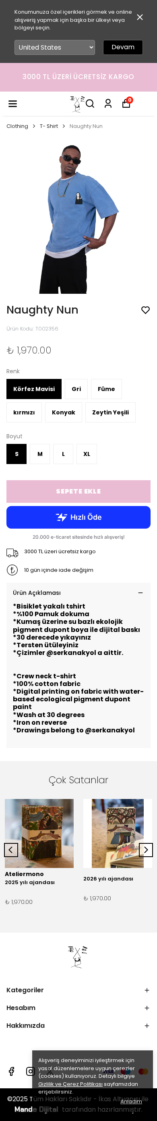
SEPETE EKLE (78, 491)
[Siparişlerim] (108, 103)
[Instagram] (30, 1071)
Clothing (17, 126)
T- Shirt (49, 126)
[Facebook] (11, 1071)
